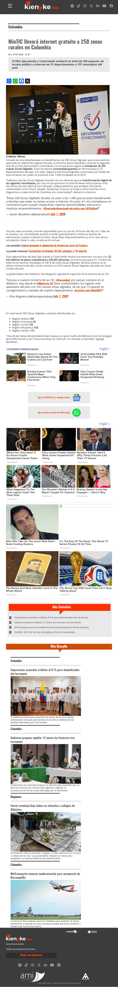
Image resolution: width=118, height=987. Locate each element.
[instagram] (84, 6)
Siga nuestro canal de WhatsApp (54, 412)
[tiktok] (78, 6)
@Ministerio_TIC (44, 283)
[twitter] (91, 6)
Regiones (16, 797)
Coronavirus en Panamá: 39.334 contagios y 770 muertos (58, 251)
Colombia (15, 27)
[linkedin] (97, 6)
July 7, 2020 (57, 214)
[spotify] (72, 6)
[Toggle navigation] (10, 6)
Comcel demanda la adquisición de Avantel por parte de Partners (55, 245)
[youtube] (104, 6)
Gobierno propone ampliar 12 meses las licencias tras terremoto (47, 622)
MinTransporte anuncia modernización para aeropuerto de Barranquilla (51, 627)
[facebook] (111, 6)
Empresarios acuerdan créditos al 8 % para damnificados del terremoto (51, 617)
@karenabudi (63, 280)
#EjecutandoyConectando (56, 208)
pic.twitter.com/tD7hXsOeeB (83, 208)
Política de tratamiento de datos (20, 949)
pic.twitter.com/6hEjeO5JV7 (88, 290)
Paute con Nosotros (31, 955)
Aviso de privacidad (15, 944)
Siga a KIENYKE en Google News (54, 397)
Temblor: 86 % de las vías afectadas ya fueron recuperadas (44, 632)
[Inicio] (42, 6)
